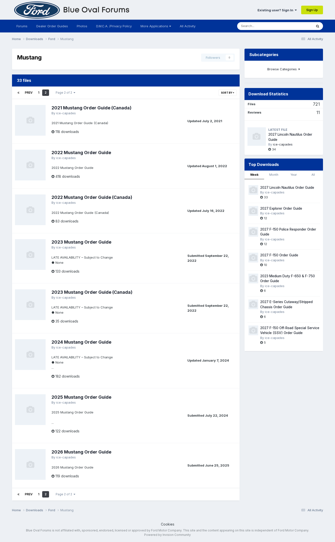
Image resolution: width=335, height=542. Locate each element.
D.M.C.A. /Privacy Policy (114, 26)
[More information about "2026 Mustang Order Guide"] (30, 464)
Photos (82, 26)
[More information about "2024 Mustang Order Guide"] (30, 354)
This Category (295, 26)
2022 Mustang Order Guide (81, 152)
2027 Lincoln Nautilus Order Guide (287, 188)
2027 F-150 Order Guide (279, 255)
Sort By (227, 92)
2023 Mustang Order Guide (81, 242)
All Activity (187, 26)
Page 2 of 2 (65, 92)
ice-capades (66, 113)
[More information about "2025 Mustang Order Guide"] (30, 409)
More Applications (155, 26)
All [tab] (313, 174)
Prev (29, 92)
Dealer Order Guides (52, 26)
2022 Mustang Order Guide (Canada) (92, 197)
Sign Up (312, 10)
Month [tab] (273, 174)
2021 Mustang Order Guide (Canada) (91, 107)
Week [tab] (254, 174)
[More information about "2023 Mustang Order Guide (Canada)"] (30, 304)
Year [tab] (293, 174)
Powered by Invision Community (167, 535)
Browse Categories (283, 69)
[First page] (18, 92)
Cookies (167, 524)
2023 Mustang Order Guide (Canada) (92, 292)
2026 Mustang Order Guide (81, 451)
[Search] (317, 26)
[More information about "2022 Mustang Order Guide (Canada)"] (30, 209)
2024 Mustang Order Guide (81, 342)
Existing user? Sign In (276, 10)
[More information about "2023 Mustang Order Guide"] (30, 254)
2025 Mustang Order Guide (81, 397)
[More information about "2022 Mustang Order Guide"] (30, 165)
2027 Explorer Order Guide (281, 208)
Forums (21, 26)
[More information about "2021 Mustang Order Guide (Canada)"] (30, 120)
